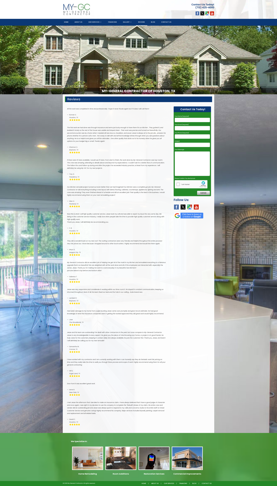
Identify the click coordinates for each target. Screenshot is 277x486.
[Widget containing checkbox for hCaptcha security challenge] (191, 184)
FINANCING (183, 483)
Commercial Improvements (187, 473)
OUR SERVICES (169, 483)
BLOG (194, 483)
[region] (138, 60)
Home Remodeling (87, 473)
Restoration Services (154, 473)
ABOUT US (155, 483)
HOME (144, 483)
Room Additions (121, 473)
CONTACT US (207, 483)
